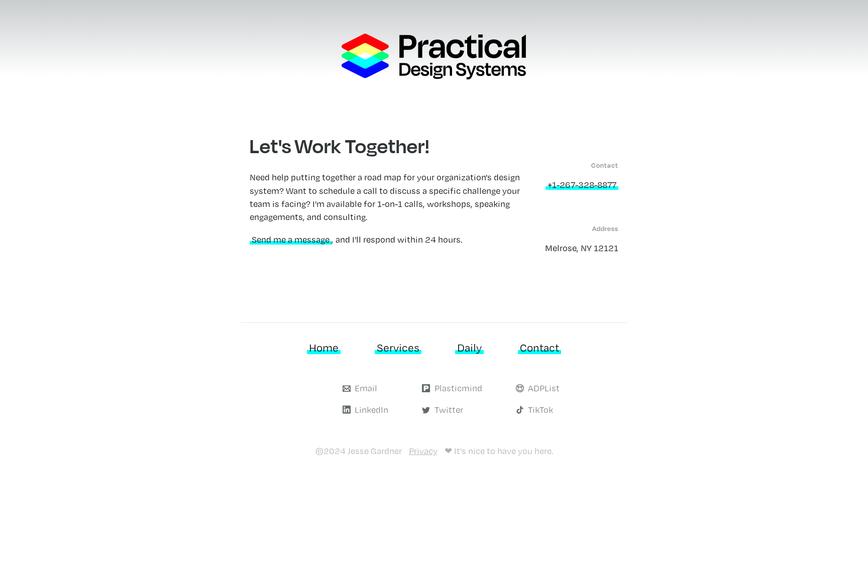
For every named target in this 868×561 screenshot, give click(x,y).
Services (398, 347)
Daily (469, 347)
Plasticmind (458, 388)
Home (324, 347)
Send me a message (291, 239)
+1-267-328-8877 (582, 184)
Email (366, 388)
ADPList (544, 388)
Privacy (423, 450)
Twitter (449, 409)
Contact (539, 347)
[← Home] (434, 76)
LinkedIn (371, 409)
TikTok (540, 409)
